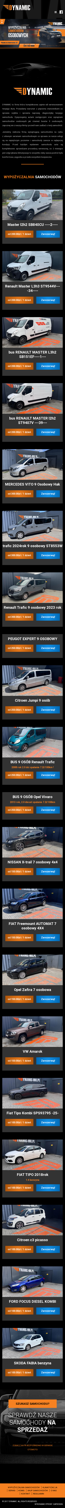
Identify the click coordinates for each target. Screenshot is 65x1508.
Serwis (11, 1489)
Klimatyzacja (50, 1486)
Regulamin (38, 1492)
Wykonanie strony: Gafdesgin (49, 1503)
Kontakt (25, 1492)
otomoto (33, 1448)
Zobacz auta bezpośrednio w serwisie (33, 1444)
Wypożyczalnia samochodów (24, 1486)
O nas (54, 1489)
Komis (21, 1489)
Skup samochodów (38, 1489)
